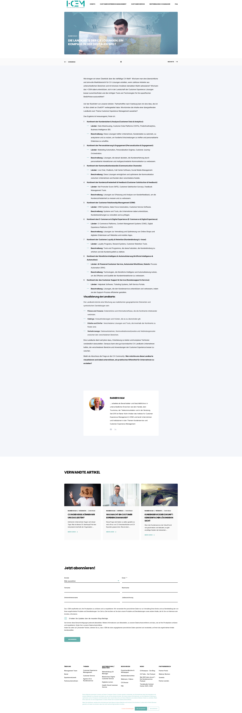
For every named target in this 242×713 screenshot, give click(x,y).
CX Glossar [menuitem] (124, 682)
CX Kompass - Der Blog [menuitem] (147, 670)
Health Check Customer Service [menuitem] (110, 686)
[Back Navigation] (121, 62)
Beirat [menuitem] (66, 674)
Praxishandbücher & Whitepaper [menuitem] (127, 671)
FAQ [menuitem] (176, 4)
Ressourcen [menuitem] (125, 666)
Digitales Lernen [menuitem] (107, 682)
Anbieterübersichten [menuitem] (128, 675)
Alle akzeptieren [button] (140, 708)
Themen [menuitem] (86, 666)
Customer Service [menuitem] (138, 4)
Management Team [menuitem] (70, 670)
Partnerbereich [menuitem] (165, 666)
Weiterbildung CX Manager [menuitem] (159, 4)
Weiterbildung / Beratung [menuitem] (108, 667)
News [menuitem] (142, 666)
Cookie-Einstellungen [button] (128, 708)
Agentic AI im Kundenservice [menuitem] (88, 679)
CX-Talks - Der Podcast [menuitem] (147, 674)
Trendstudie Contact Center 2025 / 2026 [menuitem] (147, 685)
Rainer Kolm (72, 36)
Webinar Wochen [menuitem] (164, 674)
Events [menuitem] (92, 4)
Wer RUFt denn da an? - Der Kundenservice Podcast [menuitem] (148, 679)
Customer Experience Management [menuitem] (113, 4)
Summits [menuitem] (161, 677)
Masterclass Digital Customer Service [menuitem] (108, 677)
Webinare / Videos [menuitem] (127, 679)
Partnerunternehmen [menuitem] (71, 681)
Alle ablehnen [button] (153, 708)
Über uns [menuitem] (67, 666)
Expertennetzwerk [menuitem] (70, 677)
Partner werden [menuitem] (164, 681)
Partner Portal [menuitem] (163, 670)
